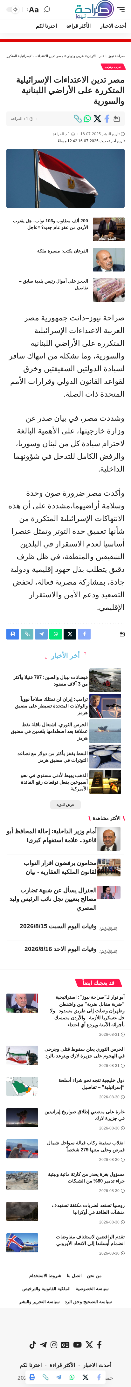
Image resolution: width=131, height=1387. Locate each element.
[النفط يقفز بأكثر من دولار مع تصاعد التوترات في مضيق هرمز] (105, 756)
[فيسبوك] (99, 1344)
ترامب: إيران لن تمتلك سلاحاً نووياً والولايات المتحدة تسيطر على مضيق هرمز (51, 705)
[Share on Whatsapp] (87, 119)
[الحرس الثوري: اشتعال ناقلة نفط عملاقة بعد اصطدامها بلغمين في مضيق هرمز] (105, 731)
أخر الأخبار (65, 655)
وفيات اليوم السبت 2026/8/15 (58, 926)
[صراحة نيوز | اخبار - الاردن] (94, 9)
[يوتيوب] (77, 1344)
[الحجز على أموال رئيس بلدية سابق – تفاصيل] (109, 290)
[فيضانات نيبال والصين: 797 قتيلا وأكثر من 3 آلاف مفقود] (105, 680)
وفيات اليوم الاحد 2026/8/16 (60, 949)
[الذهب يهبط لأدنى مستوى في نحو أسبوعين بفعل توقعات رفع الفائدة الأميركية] (105, 782)
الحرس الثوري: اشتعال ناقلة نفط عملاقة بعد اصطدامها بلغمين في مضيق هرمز (49, 731)
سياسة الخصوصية (92, 1288)
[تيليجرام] (43, 1344)
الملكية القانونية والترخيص (46, 1288)
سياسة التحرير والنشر (39, 1301)
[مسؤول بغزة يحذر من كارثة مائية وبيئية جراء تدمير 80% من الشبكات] (22, 1180)
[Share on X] (97, 119)
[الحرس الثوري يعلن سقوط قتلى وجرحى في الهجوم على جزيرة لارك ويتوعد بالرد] (22, 1055)
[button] (119, 9)
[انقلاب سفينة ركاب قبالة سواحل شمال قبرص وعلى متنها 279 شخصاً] (22, 1148)
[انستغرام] (54, 1344)
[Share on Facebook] (107, 119)
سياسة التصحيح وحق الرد (88, 1301)
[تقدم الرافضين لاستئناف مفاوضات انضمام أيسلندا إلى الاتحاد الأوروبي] (22, 1242)
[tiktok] (33, 1345)
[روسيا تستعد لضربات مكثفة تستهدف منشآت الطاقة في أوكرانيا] (22, 1211)
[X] (89, 1344)
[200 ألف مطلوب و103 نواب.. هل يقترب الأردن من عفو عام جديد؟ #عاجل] (109, 229)
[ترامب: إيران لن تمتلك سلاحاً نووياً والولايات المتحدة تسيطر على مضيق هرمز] (105, 706)
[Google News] (65, 1344)
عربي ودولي (113, 66)
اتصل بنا (74, 1275)
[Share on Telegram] (59, 1377)
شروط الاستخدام (45, 1275)
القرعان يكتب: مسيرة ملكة (62, 250)
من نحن (94, 1275)
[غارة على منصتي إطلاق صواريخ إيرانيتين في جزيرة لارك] (22, 1117)
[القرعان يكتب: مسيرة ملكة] (109, 259)
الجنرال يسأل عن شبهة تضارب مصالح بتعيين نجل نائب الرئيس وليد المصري (53, 899)
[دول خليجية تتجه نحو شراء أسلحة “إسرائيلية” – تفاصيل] (22, 1086)
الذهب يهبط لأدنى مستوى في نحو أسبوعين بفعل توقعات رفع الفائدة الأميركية (54, 782)
